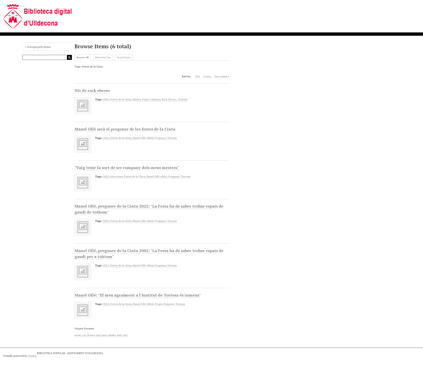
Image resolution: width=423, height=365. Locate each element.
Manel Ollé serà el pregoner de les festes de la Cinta (125, 129)
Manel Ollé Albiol (143, 138)
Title (197, 76)
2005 (106, 99)
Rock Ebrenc (169, 99)
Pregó (158, 304)
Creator (207, 76)
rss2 (125, 335)
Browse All (83, 57)
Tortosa (182, 99)
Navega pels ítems (39, 47)
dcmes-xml (93, 335)
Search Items (124, 57)
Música (137, 99)
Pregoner (160, 138)
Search (69, 57)
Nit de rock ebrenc (92, 90)
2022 (106, 138)
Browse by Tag (102, 57)
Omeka (32, 356)
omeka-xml (114, 335)
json (104, 335)
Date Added (221, 76)
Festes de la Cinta (120, 99)
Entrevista (116, 176)
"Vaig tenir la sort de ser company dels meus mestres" (127, 167)
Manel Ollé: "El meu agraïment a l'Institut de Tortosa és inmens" (138, 295)
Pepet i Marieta (151, 99)
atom (78, 335)
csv (84, 335)
